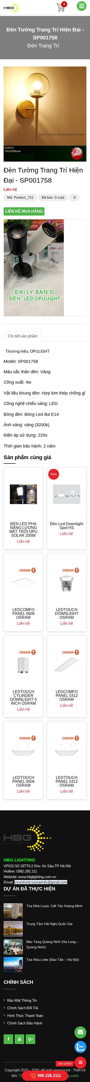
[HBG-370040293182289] (8, 1039)
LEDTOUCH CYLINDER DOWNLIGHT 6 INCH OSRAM (23, 697)
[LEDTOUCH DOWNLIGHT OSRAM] (66, 580)
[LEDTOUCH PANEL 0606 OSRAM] (23, 748)
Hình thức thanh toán (25, 1016)
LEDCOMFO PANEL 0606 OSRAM (23, 613)
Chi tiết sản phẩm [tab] (22, 336)
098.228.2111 (49, 1075)
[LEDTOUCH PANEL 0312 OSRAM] (66, 748)
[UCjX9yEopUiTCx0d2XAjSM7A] (30, 1039)
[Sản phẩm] (80, 1063)
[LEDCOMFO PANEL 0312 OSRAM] (66, 662)
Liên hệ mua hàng (24, 211)
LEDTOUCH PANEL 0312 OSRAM (67, 781)
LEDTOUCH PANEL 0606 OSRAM (23, 781)
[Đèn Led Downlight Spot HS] (66, 494)
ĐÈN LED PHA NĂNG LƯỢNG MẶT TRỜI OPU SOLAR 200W (23, 529)
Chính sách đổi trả (22, 1008)
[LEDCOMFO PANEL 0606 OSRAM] (23, 580)
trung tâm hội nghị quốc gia (49, 924)
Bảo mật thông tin (22, 1000)
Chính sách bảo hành (24, 1023)
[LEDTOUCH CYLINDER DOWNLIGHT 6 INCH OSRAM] (23, 662)
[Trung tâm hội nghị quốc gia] (13, 928)
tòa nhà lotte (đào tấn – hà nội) (52, 960)
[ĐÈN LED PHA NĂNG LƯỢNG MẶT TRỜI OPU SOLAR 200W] (23, 494)
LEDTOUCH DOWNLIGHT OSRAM (66, 613)
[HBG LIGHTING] (12, 8)
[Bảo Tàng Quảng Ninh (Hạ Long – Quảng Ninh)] (13, 946)
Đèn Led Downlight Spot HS (66, 526)
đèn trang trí (43, 46)
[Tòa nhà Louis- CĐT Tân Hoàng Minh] (13, 910)
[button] (82, 71)
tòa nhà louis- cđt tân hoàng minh (54, 906)
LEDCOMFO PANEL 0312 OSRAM (67, 695)
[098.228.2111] (80, 1047)
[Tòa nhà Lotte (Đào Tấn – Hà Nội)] (13, 964)
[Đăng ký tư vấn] (80, 1032)
